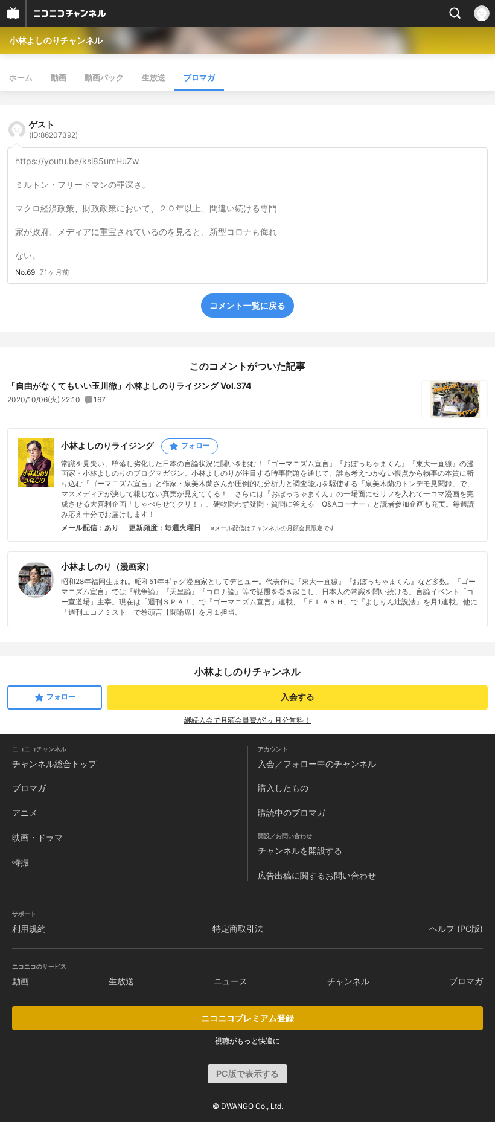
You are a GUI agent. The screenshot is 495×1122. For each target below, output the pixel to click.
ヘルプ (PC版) (456, 928)
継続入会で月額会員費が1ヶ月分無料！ (247, 720)
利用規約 (29, 928)
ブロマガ (199, 77)
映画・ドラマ (37, 837)
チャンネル (348, 981)
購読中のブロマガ (291, 812)
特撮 (20, 862)
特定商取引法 (237, 928)
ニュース (231, 981)
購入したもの (283, 788)
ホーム (21, 77)
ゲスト (53, 129)
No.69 (25, 272)
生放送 (153, 77)
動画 (58, 77)
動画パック (104, 77)
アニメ (24, 812)
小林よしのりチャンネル (56, 40)
